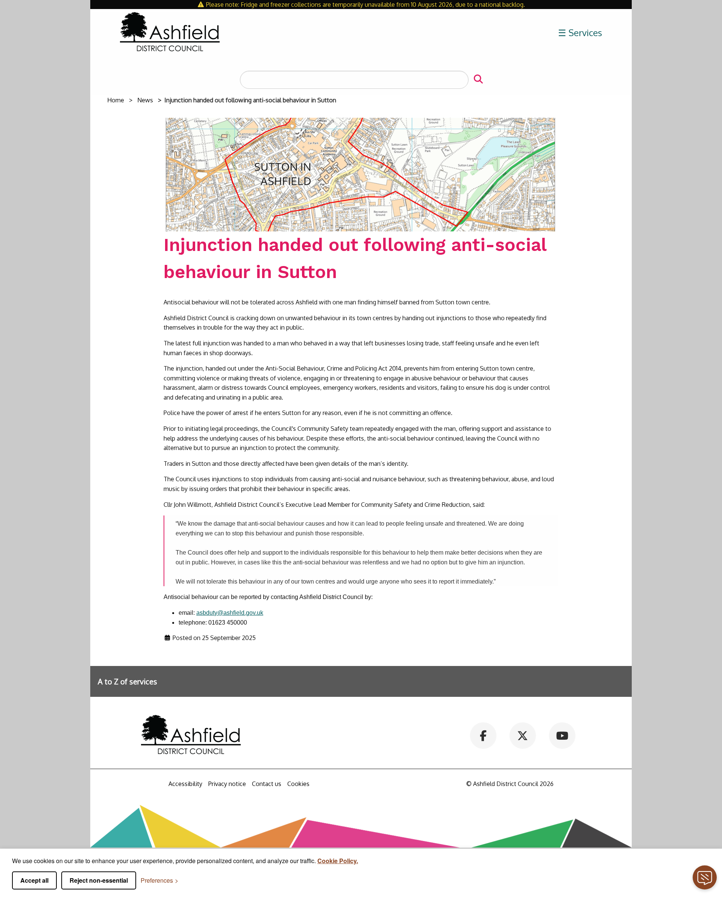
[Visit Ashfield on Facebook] (483, 735)
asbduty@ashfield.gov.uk (229, 613)
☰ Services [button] (580, 32)
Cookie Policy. (337, 860)
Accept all (34, 880)
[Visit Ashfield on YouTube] (562, 735)
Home (115, 100)
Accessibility (185, 784)
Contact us (266, 784)
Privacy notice (227, 784)
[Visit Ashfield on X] (523, 735)
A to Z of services (127, 681)
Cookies (298, 784)
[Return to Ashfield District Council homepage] (170, 32)
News (145, 100)
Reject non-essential (99, 880)
